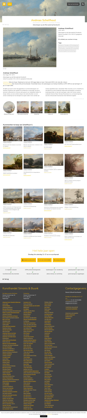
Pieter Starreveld (28, 388)
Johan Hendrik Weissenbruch (10, 407)
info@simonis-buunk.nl (71, 303)
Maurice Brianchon (49, 329)
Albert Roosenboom (8, 378)
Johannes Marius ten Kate (9, 333)
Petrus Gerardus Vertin (9, 403)
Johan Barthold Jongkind (9, 326)
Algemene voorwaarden (71, 313)
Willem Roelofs (7, 374)
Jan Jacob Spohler (7, 393)
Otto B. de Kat (48, 362)
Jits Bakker (26, 309)
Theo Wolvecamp (49, 405)
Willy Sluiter (27, 383)
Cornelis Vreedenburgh (30, 398)
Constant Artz (27, 302)
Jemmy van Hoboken (49, 357)
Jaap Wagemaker (48, 396)
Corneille (46, 336)
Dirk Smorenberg (28, 386)
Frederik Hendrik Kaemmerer (31, 371)
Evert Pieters (27, 376)
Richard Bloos (27, 314)
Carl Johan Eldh (28, 328)
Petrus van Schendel (8, 388)
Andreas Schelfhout (8, 386)
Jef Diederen (47, 340)
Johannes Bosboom (7, 307)
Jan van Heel (47, 352)
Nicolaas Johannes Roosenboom (11, 379)
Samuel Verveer (7, 405)
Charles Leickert (7, 355)
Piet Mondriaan (27, 366)
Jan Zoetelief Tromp (8, 409)
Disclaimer (68, 318)
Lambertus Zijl (27, 407)
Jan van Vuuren (48, 393)
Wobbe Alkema (48, 302)
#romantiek (75, 48)
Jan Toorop (26, 391)
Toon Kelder (27, 357)
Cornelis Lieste (6, 357)
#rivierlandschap (70, 51)
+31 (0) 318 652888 (44, 260)
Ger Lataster (47, 367)
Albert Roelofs (6, 372)
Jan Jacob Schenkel (7, 390)
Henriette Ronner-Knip (9, 376)
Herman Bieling (28, 312)
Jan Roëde (47, 381)
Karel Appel (47, 309)
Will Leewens (48, 365)
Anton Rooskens (48, 384)
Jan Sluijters (27, 384)
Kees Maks (26, 364)
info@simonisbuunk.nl (29, 260)
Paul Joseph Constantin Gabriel (11, 317)
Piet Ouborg (47, 379)
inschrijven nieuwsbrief (72, 307)
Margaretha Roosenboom (9, 381)
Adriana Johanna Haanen (30, 340)
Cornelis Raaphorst (28, 379)
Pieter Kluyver (6, 341)
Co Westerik (47, 402)
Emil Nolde (47, 378)
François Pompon (28, 378)
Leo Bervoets (47, 319)
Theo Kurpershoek (49, 364)
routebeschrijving (59, 260)
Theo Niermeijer (28, 367)
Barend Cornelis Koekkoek (9, 343)
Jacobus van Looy (28, 369)
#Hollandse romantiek (65, 48)
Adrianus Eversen (7, 314)
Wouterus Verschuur (8, 402)
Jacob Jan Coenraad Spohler (10, 395)
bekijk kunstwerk (6, 147)
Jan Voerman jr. (27, 395)
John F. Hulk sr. (6, 323)
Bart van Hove (6, 319)
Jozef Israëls (6, 324)
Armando (46, 310)
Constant (46, 335)
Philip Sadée (6, 383)
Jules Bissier (47, 321)
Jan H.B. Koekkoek (7, 347)
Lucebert (46, 369)
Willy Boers (47, 323)
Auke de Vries (48, 391)
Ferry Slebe (47, 386)
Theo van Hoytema (29, 352)
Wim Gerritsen (48, 345)
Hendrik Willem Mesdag (9, 366)
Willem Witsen (28, 403)
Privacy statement (70, 315)
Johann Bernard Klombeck (9, 340)
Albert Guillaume (28, 338)
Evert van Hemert (28, 343)
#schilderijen (75, 45)
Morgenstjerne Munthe (30, 374)
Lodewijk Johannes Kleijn (9, 335)
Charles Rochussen (7, 371)
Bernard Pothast (7, 367)
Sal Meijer (47, 372)
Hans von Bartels (48, 312)
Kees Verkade (27, 393)
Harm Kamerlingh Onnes (30, 355)
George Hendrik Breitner (30, 319)
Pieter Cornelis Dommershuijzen (11, 312)
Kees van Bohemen (49, 326)
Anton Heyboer (48, 355)
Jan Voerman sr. (28, 397)
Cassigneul (47, 333)
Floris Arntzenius (28, 304)
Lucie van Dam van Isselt (30, 324)
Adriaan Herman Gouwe (50, 347)
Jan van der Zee (48, 407)
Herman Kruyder (28, 359)
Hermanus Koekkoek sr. (9, 348)
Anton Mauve (6, 364)
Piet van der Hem (28, 350)
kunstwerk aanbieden (71, 309)
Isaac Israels (27, 354)
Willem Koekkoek (7, 354)
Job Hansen (47, 350)
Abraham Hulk (6, 321)
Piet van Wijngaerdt (29, 402)
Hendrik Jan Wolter (29, 405)
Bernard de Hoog (28, 348)
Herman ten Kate (7, 329)
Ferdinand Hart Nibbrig (30, 341)
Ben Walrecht (48, 398)
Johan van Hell (27, 345)
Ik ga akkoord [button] (43, 416)
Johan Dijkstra (48, 338)
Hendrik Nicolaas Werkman (51, 400)
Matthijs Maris (6, 360)
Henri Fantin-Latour (29, 329)
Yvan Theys (47, 388)
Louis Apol (5, 304)
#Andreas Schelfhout (64, 45)
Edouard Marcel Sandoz (30, 381)
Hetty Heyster (27, 347)
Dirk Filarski (27, 333)
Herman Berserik (48, 317)
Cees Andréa (47, 304)
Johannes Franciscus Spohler (10, 391)
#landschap (62, 51)
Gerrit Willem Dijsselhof (30, 326)
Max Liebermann (28, 360)
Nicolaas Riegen (7, 369)
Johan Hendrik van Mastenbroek (32, 372)
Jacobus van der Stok (8, 398)
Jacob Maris (5, 359)
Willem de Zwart (28, 409)
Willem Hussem (48, 359)
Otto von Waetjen (49, 395)
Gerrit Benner (48, 316)
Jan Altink (47, 307)
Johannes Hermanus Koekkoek (10, 345)
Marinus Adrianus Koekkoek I (10, 352)
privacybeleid (49, 414)
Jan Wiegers (47, 403)
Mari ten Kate (6, 331)
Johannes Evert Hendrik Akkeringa (11, 302)
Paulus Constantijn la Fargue (10, 316)
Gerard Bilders (6, 305)
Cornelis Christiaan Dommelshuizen (12, 311)
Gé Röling (47, 383)
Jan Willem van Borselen (30, 317)
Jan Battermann (48, 314)
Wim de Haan (48, 348)
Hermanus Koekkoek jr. (8, 350)
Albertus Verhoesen (8, 400)
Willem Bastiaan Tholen (30, 390)
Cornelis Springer (7, 397)
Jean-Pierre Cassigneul (29, 323)
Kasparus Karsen (7, 328)
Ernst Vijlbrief (48, 390)
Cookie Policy (68, 316)
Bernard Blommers (7, 309)
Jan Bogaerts (27, 316)
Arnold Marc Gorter (29, 336)
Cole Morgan (47, 374)
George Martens (48, 371)
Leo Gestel (26, 335)
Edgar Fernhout (28, 331)
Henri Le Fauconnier (49, 343)
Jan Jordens (47, 360)
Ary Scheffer (6, 384)
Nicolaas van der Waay (29, 400)
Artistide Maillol (28, 362)
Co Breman (26, 321)
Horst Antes (47, 305)
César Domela (48, 341)
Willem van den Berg (29, 311)
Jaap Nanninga (48, 376)
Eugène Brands (48, 328)
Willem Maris (6, 362)
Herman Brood (48, 331)
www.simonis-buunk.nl (71, 302)
